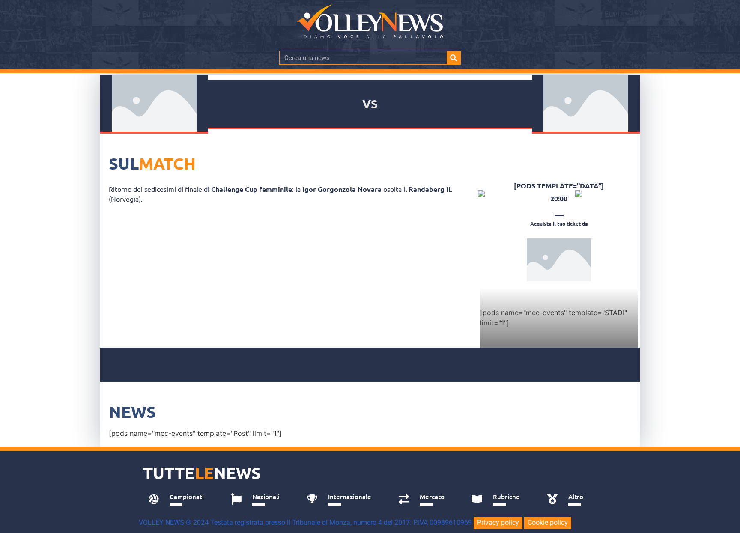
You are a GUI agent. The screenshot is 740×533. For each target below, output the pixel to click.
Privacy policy (498, 522)
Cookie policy (548, 522)
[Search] (453, 57)
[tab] (180, 499)
